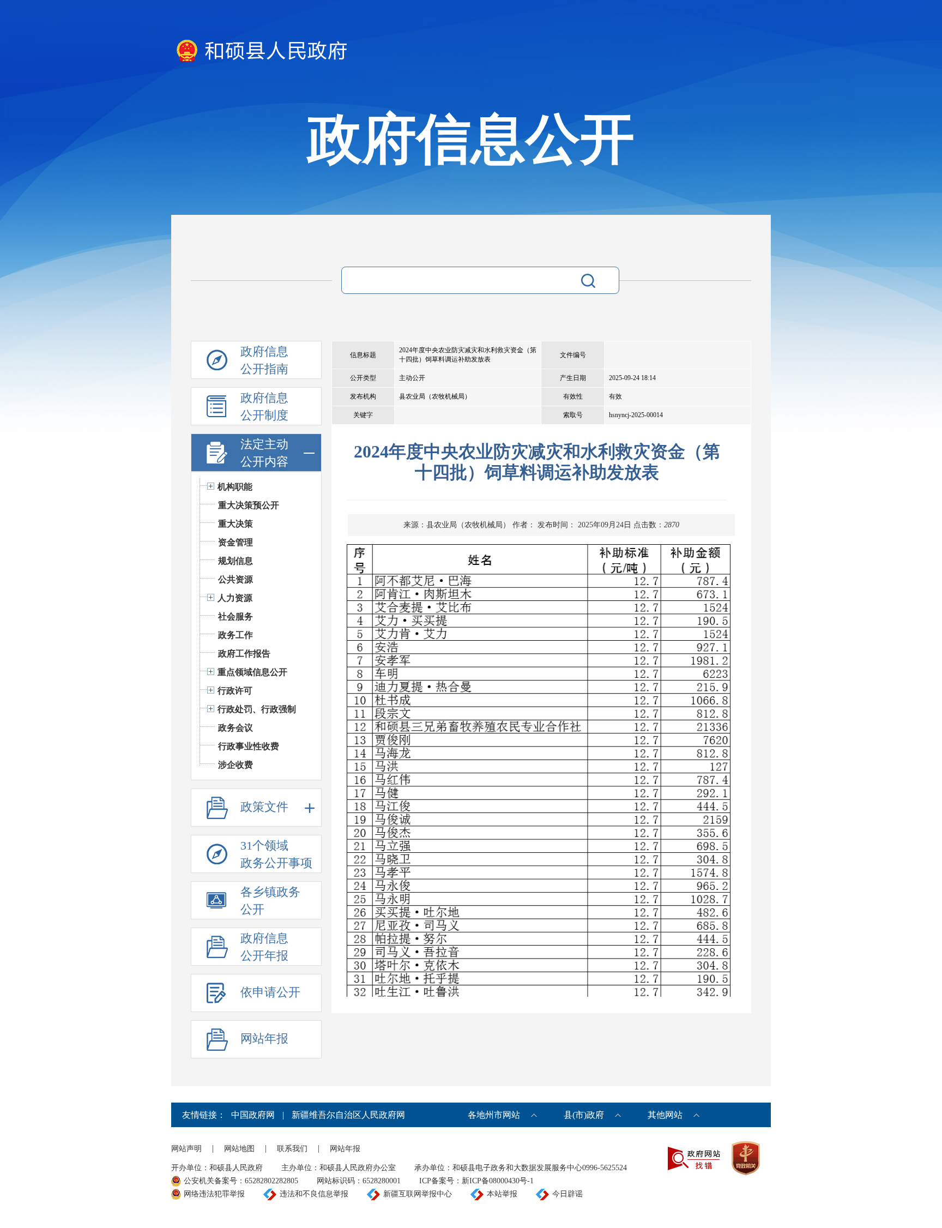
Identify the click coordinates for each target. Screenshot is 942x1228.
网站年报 (345, 1149)
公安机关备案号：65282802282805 (241, 1181)
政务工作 (235, 635)
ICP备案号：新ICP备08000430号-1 (476, 1181)
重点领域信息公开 (252, 672)
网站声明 (186, 1149)
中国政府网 (253, 1114)
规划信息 (235, 560)
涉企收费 (235, 764)
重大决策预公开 (248, 505)
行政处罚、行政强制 (257, 709)
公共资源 (235, 579)
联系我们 (292, 1149)
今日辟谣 (567, 1194)
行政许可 (235, 690)
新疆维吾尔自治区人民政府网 (348, 1114)
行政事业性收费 (248, 746)
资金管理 (235, 542)
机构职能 (235, 486)
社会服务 (235, 616)
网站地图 (239, 1149)
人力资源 (235, 598)
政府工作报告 (244, 653)
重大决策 (235, 523)
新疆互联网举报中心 (417, 1194)
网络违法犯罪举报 (214, 1194)
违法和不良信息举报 (314, 1194)
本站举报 (502, 1194)
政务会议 (235, 727)
